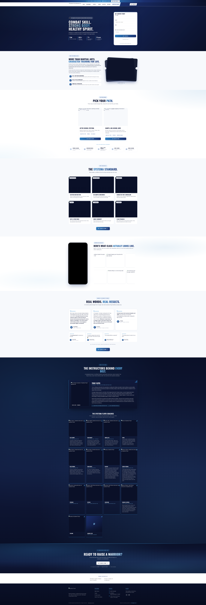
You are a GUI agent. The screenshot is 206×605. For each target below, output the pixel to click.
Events (94, 4)
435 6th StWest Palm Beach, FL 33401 (115, 594)
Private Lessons (97, 595)
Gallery (104, 4)
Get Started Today (90, 138)
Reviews (109, 4)
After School (97, 591)
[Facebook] (129, 595)
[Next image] (137, 68)
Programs (88, 4)
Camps (96, 593)
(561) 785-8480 (113, 591)
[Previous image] (105, 68)
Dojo (84, 4)
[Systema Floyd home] (75, 4)
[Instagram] (127, 595)
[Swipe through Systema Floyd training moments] (121, 68)
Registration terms (125, 39)
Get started (125, 36)
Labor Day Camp (115, 4)
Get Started (133, 4)
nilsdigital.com (133, 602)
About (99, 4)
